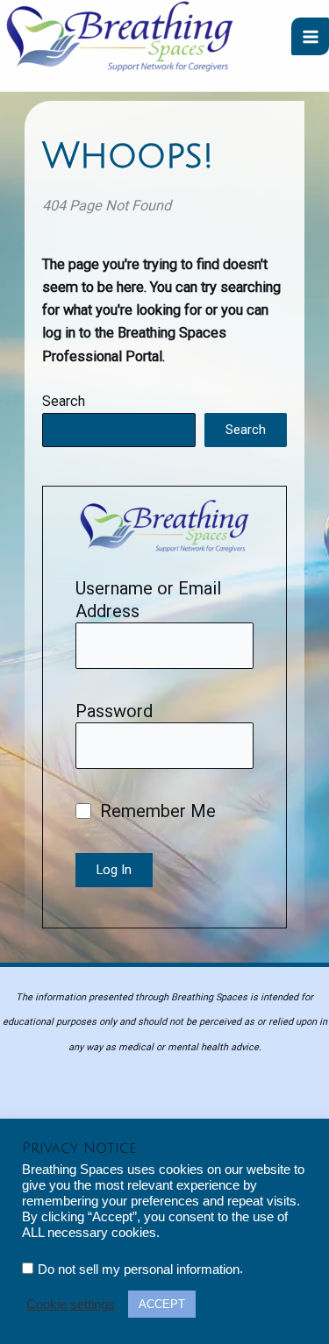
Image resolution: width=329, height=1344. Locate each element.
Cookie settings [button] (70, 1305)
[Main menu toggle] (310, 36)
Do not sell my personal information (139, 1269)
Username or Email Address (148, 600)
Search (63, 401)
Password (114, 711)
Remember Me (156, 810)
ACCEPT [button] (162, 1304)
